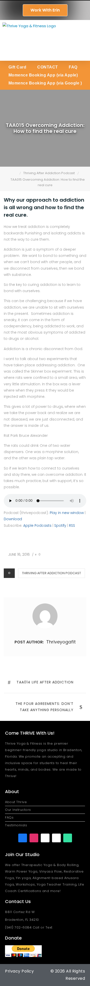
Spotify (60, 525)
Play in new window (67, 512)
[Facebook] (22, 838)
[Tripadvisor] (67, 838)
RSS (72, 525)
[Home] (16, 173)
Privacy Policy (19, 971)
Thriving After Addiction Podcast (51, 573)
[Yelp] (56, 838)
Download (13, 518)
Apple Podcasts (37, 525)
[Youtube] (45, 838)
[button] (83, 40)
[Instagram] (34, 838)
